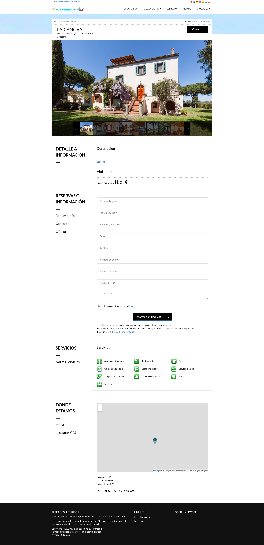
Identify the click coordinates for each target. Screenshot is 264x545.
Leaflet (155, 471)
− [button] (100, 409)
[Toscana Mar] (68, 8)
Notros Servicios (68, 362)
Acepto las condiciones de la (117, 306)
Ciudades (202, 8)
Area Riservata (142, 517)
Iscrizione (139, 521)
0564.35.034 (114, 331)
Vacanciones (152, 8)
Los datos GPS (66, 433)
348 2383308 (128, 331)
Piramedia (97, 528)
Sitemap (65, 534)
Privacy (132, 306)
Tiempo (187, 8)
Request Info (65, 216)
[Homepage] (55, 21)
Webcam (172, 8)
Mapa (60, 425)
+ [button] (100, 406)
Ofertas (61, 232)
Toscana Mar (130, 8)
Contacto (197, 29)
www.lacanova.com (201, 21)
